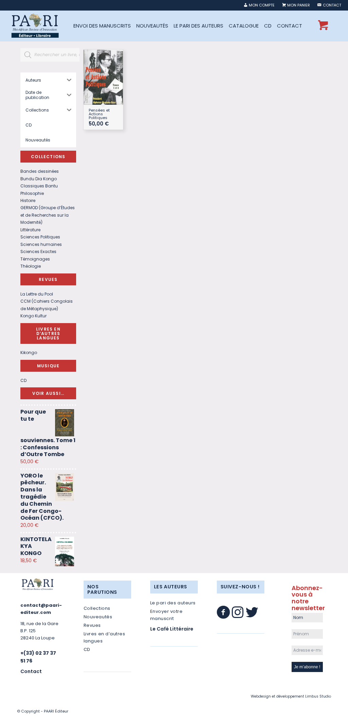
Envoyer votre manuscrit (166, 615)
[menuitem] (259, 5)
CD (23, 380)
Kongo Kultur (33, 316)
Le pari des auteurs (173, 603)
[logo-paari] (35, 26)
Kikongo (28, 352)
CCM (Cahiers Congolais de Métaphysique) (46, 304)
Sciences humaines (41, 244)
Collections (97, 608)
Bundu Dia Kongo (38, 179)
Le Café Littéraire (171, 628)
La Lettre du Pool (36, 294)
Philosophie (32, 193)
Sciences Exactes (38, 251)
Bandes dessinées (39, 171)
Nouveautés (98, 617)
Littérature (30, 230)
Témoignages (35, 259)
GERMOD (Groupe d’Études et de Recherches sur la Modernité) (47, 215)
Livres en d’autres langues (104, 637)
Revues (92, 625)
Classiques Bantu (39, 186)
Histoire (27, 200)
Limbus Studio (318, 696)
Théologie (30, 266)
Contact (31, 671)
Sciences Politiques (40, 237)
